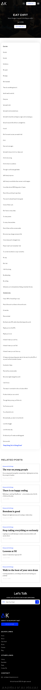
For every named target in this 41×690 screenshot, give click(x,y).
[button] (38, 3)
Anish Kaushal (14, 681)
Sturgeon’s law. (7, 292)
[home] (3, 3)
